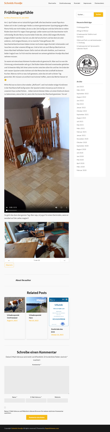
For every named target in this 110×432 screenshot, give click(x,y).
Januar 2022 (81, 107)
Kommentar (36, 364)
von (37, 260)
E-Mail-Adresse (36, 397)
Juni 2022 (80, 100)
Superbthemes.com (52, 428)
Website (57, 397)
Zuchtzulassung (65, 3)
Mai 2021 (80, 125)
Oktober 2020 (82, 142)
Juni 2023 (80, 87)
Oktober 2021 (82, 111)
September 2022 (83, 94)
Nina (8, 18)
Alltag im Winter (82, 31)
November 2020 (82, 139)
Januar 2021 (81, 135)
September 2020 (83, 146)
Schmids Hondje (13, 3)
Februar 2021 (81, 132)
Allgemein (9, 265)
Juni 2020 (80, 156)
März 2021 (81, 128)
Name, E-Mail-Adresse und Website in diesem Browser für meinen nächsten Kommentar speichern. (33, 412)
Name (14, 397)
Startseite (52, 3)
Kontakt (77, 3)
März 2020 (81, 167)
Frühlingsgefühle (83, 27)
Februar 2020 (81, 170)
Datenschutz (99, 3)
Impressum (87, 3)
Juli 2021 (80, 121)
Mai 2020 (80, 160)
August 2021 (81, 118)
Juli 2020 (80, 153)
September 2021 (83, 114)
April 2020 (80, 163)
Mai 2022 (80, 104)
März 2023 (81, 90)
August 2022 (81, 97)
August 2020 (81, 149)
